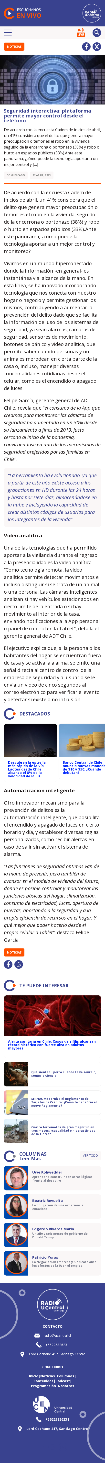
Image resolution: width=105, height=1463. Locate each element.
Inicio (33, 1376)
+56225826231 (57, 1344)
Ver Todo (90, 1155)
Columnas (65, 1376)
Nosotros (66, 1385)
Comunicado (16, 175)
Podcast (62, 1381)
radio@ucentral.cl (57, 1335)
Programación (43, 1385)
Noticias (14, 47)
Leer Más (30, 1158)
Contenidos (43, 1381)
